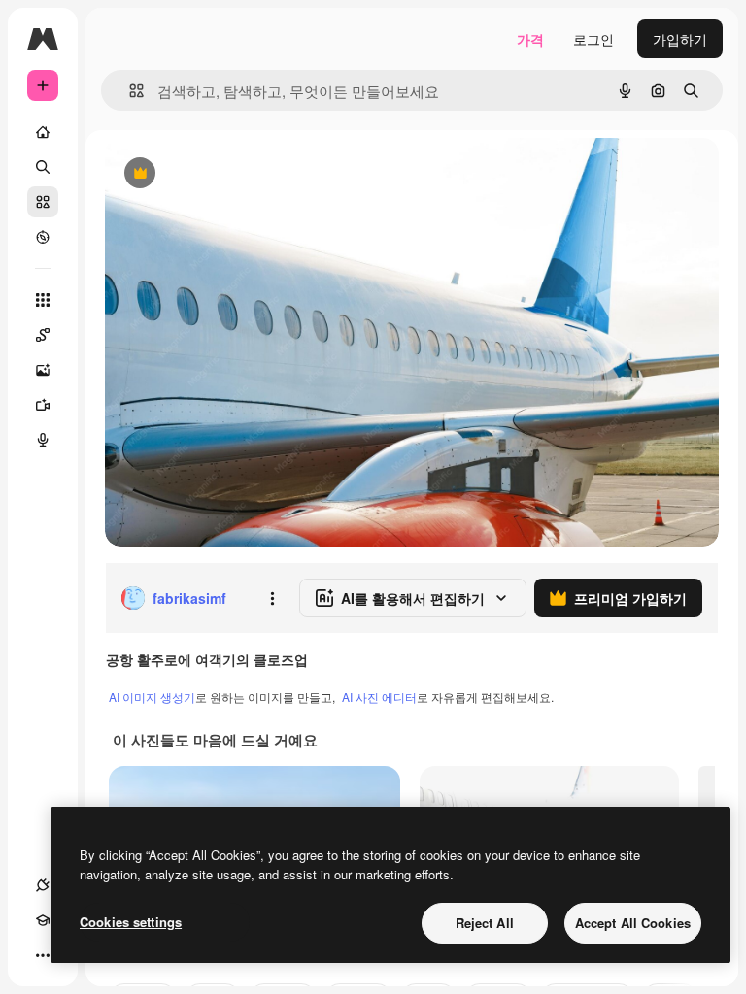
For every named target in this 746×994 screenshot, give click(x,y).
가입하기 (680, 39)
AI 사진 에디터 (379, 696)
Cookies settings (131, 921)
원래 (216, 174)
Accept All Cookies (633, 922)
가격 (530, 39)
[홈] (42, 132)
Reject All (485, 922)
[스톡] (42, 201)
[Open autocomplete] (128, 90)
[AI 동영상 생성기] (42, 404)
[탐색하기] (42, 236)
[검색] (42, 166)
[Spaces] (42, 334)
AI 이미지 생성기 (152, 696)
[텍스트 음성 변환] (42, 439)
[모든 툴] (42, 299)
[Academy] (42, 920)
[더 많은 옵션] (272, 598)
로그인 (593, 39)
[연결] (42, 885)
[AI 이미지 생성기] (42, 369)
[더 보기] (42, 955)
